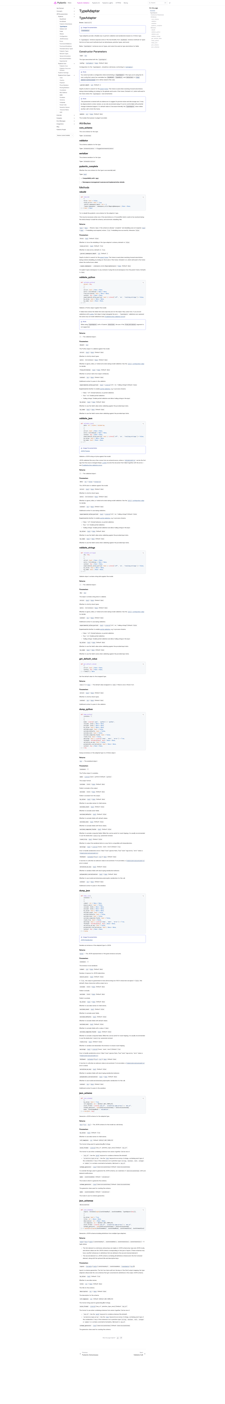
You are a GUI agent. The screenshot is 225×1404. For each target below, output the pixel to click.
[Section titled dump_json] (92, 890)
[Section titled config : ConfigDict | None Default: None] (109, 63)
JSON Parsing (85, 451)
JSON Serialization (87, 940)
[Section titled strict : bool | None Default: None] (105, 352)
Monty (126, 3)
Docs (69, 2)
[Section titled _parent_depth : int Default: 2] (102, 85)
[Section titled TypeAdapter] (99, 18)
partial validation (105, 389)
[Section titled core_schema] (94, 128)
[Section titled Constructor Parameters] (108, 51)
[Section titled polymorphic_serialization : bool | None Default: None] (118, 874)
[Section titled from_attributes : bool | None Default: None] (111, 370)
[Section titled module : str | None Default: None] (104, 114)
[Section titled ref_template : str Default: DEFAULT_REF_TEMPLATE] (114, 1140)
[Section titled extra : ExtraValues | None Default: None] (109, 360)
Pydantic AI (96, 3)
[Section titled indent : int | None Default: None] (104, 969)
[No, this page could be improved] (121, 1337)
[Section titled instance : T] (90, 769)
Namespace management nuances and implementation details (103, 182)
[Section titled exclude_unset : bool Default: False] (105, 807)
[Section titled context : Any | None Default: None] (105, 377)
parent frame (104, 89)
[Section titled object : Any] (90, 345)
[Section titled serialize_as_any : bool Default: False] (108, 867)
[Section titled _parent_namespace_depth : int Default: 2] (109, 253)
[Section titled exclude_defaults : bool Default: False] (108, 814)
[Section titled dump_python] (94, 709)
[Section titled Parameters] (89, 235)
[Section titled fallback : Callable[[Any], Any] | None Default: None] (117, 857)
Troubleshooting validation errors (114, 316)
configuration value (136, 364)
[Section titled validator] (90, 140)
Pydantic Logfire (107, 3)
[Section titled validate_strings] (97, 548)
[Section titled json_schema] (94, 1093)
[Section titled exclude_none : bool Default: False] (105, 822)
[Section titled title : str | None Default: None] (103, 1284)
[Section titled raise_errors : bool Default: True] (104, 246)
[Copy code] (143, 197)
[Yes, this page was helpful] (117, 1337)
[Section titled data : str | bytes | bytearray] (102, 482)
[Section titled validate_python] (97, 277)
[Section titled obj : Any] (87, 593)
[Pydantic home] (60, 3)
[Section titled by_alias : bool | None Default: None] (106, 402)
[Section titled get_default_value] (99, 659)
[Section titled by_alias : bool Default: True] (101, 1133)
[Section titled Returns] (86, 224)
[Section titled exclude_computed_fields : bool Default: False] (113, 829)
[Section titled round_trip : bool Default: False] (103, 839)
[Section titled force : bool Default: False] (100, 238)
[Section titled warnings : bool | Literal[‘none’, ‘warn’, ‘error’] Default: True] (122, 847)
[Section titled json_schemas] (95, 1201)
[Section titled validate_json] (94, 418)
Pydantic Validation (83, 3)
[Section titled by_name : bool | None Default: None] (105, 409)
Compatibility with (90, 178)
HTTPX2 (118, 3)
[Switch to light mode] (169, 2)
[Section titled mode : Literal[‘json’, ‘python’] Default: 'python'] (113, 777)
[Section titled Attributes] (92, 123)
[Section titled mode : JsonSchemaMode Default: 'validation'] (111, 1177)
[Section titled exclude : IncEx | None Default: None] (106, 792)
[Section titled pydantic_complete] (100, 166)
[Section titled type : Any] (88, 55)
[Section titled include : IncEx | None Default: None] (106, 784)
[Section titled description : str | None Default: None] (107, 1291)
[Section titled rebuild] (88, 192)
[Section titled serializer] (90, 153)
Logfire (91, 314)
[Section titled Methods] (91, 187)
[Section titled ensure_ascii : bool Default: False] (105, 977)
